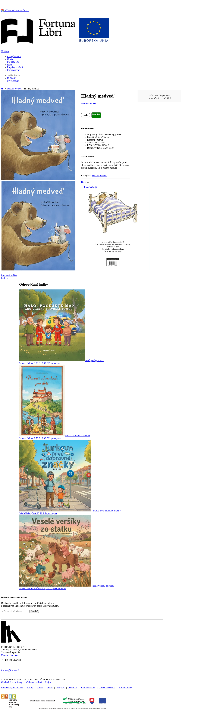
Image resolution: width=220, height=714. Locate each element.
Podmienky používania (12, 687)
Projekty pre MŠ (15, 67)
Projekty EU (13, 62)
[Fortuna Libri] (55, 48)
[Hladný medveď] (38, 179)
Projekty (61, 687)
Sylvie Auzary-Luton (88, 103)
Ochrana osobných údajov (38, 682)
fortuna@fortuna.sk (10, 670)
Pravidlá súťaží (88, 687)
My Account (13, 81)
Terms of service (107, 687)
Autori (40, 687)
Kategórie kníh (14, 56)
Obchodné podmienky (11, 682)
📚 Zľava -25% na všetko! (15, 10)
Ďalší (83, 182)
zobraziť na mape (11, 655)
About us (72, 687)
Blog (9, 64)
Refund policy (125, 687)
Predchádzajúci (91, 187)
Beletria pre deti (14, 88)
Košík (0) (11, 78)
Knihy (30, 687)
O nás (10, 59)
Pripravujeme (13, 70)
